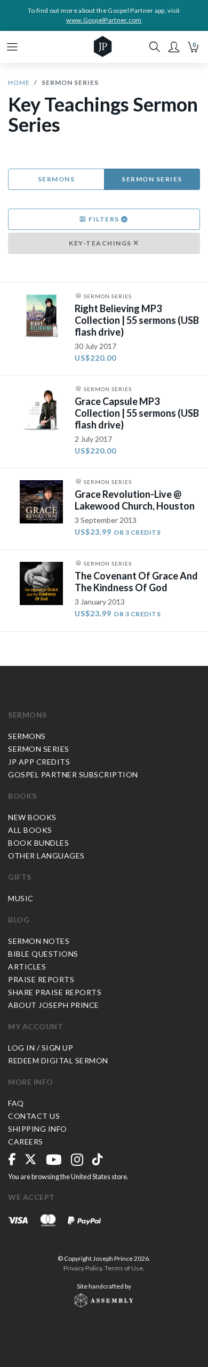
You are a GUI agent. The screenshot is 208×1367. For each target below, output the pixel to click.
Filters (104, 219)
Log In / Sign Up (40, 1047)
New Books (32, 817)
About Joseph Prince (53, 1005)
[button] (173, 47)
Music (21, 898)
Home (19, 82)
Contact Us (34, 1115)
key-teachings (101, 243)
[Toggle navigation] (12, 47)
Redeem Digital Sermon (58, 1060)
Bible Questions (43, 953)
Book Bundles (38, 842)
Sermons (56, 179)
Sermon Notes (38, 940)
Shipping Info (37, 1128)
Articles (27, 966)
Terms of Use (124, 1268)
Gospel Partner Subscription (73, 774)
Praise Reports (41, 979)
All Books (30, 829)
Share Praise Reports (54, 992)
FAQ (16, 1103)
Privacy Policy (82, 1268)
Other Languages (46, 855)
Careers (25, 1141)
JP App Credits (39, 761)
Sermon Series (152, 179)
